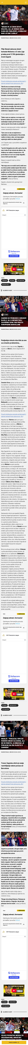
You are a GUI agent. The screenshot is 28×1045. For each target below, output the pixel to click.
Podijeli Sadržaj (13, 1042)
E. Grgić (6, 23)
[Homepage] (26, 2)
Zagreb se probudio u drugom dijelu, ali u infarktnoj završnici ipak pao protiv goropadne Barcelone (14, 851)
